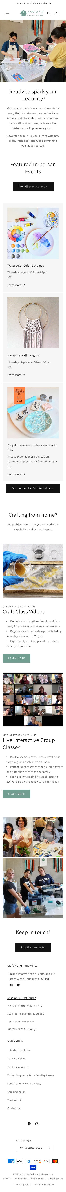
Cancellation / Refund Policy (24, 1083)
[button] (7, 13)
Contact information (44, 1184)
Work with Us (15, 1100)
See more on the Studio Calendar (33, 488)
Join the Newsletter (19, 1050)
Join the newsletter (33, 947)
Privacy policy (37, 1178)
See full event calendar (33, 186)
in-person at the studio (21, 118)
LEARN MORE (16, 658)
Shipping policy (23, 1184)
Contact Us (13, 1108)
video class (31, 123)
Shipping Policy (16, 1091)
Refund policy (20, 1178)
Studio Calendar (17, 1058)
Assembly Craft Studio (21, 998)
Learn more (14, 285)
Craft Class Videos (18, 1067)
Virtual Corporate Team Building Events (30, 1075)
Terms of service (55, 1178)
